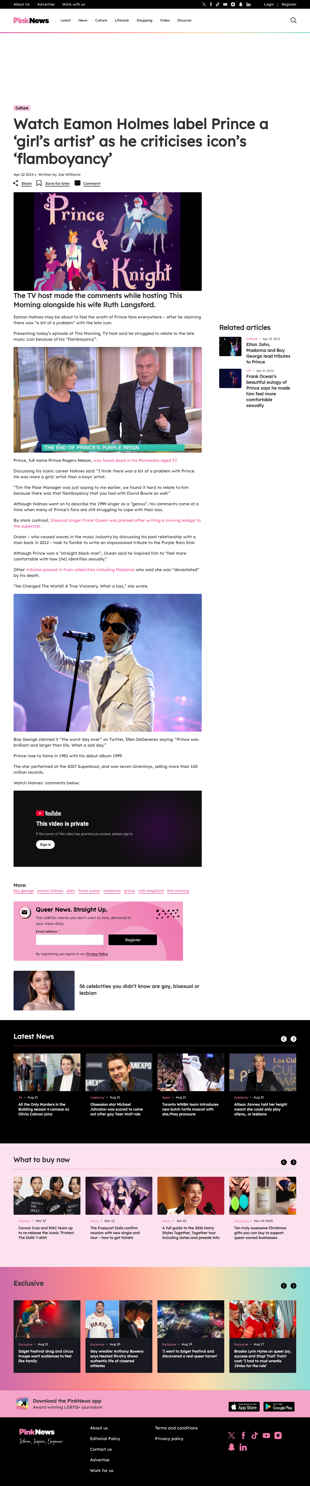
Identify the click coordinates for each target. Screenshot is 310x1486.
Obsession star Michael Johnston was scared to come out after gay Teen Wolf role (116, 1109)
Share (26, 183)
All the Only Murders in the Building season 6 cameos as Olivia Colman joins (43, 1109)
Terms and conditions (176, 1427)
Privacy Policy (97, 954)
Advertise (45, 4)
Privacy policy (169, 1438)
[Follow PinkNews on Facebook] (243, 1436)
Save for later (57, 183)
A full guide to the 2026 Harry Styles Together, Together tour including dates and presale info (190, 1233)
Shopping (144, 20)
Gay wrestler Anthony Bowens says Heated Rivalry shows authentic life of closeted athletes (116, 1358)
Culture (101, 20)
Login (269, 4)
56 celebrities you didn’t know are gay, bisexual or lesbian (139, 989)
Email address (54, 931)
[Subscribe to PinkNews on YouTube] (266, 1436)
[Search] (293, 20)
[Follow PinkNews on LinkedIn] (248, 4)
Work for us (101, 1470)
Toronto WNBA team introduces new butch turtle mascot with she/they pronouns (190, 1109)
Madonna (112, 890)
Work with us (73, 4)
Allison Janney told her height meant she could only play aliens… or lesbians (260, 1109)
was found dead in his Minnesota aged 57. (135, 460)
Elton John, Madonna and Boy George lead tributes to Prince (268, 353)
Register (289, 4)
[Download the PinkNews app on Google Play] (279, 1407)
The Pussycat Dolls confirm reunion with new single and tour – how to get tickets (115, 1233)
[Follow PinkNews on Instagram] (278, 1436)
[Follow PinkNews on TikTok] (254, 1436)
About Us (22, 4)
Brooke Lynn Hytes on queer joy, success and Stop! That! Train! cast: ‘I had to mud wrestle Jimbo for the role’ (262, 1358)
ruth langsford (151, 890)
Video (165, 20)
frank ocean (89, 890)
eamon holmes (50, 890)
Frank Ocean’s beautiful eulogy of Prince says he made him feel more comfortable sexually (268, 391)
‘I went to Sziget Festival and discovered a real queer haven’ (189, 1353)
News (82, 20)
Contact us (101, 1449)
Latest (66, 20)
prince (129, 890)
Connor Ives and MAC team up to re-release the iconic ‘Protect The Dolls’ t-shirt (46, 1233)
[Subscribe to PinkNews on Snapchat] (231, 1448)
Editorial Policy (105, 1438)
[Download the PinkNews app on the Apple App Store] (244, 1407)
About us (99, 1427)
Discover (185, 20)
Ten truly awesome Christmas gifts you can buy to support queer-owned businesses (260, 1233)
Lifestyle (122, 20)
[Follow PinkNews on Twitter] (231, 1436)
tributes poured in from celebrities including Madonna (80, 569)
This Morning (178, 890)
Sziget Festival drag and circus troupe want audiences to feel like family (45, 1356)
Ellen (71, 890)
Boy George (24, 890)
